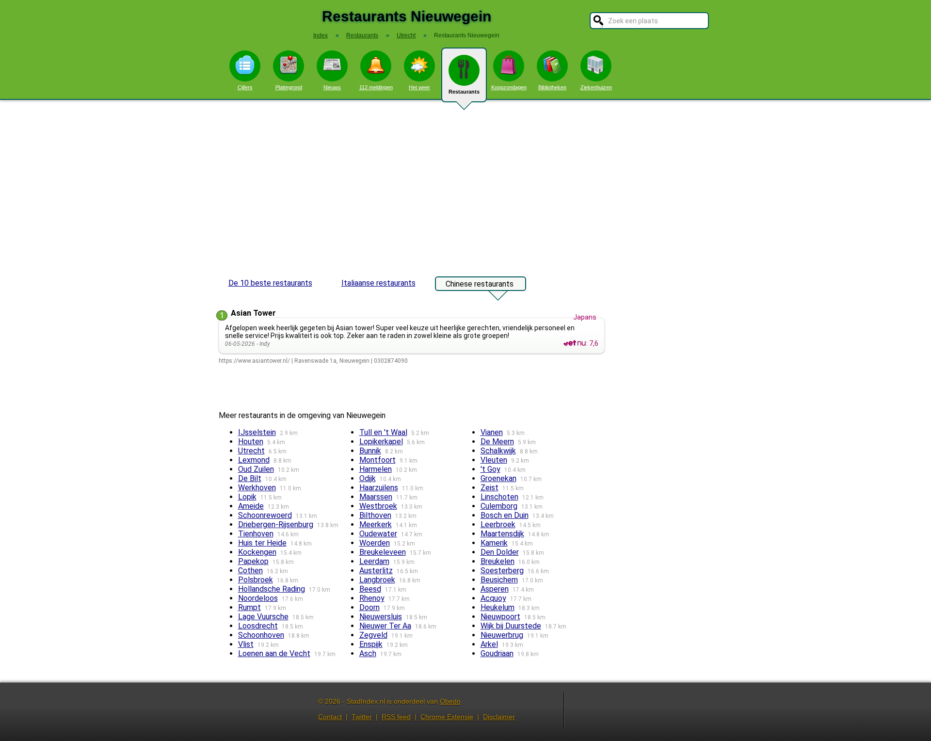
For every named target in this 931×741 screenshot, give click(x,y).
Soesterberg (502, 570)
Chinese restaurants (480, 284)
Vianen (492, 432)
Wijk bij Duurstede (511, 625)
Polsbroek (255, 579)
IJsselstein (257, 432)
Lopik (247, 496)
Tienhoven (255, 533)
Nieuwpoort (500, 616)
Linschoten (499, 496)
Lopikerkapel (381, 441)
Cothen (250, 570)
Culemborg (499, 506)
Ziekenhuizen (596, 87)
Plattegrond (288, 87)
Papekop (253, 561)
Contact (330, 717)
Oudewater (378, 533)
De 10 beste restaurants (270, 283)
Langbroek (377, 579)
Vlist (246, 644)
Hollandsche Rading (271, 589)
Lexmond (254, 460)
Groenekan (498, 478)
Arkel (489, 644)
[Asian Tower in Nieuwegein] (574, 343)
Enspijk (371, 644)
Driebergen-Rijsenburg (275, 524)
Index (320, 35)
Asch (367, 653)
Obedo (450, 701)
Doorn (369, 607)
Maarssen (375, 496)
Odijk (367, 478)
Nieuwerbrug (502, 635)
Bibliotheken (552, 87)
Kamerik (494, 543)
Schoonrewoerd (265, 515)
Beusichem (499, 579)
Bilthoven (375, 515)
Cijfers (245, 87)
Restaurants (464, 92)
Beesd (370, 589)
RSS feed (396, 717)
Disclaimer (499, 717)
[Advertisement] (465, 183)
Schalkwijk (498, 450)
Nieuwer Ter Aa (385, 625)
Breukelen (497, 561)
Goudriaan (497, 653)
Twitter (362, 717)
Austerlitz (376, 570)
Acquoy (493, 598)
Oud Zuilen (256, 469)
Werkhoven (257, 487)
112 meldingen (376, 87)
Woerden (374, 543)
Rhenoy (372, 598)
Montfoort (377, 460)
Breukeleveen (382, 552)
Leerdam (374, 561)
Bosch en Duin (505, 515)
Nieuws (332, 87)
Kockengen (257, 552)
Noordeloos (258, 598)
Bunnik (370, 450)
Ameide (251, 506)
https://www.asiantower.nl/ (254, 360)
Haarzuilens (378, 487)
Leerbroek (498, 524)
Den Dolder (500, 552)
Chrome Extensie (446, 717)
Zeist (489, 487)
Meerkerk (375, 524)
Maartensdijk (502, 533)
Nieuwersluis (380, 616)
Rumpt (249, 607)
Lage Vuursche (263, 616)
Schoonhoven (261, 635)
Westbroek (378, 506)
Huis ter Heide (262, 543)
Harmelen (375, 469)
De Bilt (249, 478)
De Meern (497, 441)
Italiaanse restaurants (378, 283)
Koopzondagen (509, 87)
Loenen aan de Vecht (274, 653)
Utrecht (251, 450)
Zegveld (373, 635)
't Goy (490, 469)
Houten (250, 441)
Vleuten (494, 460)
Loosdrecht (258, 625)
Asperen (495, 589)
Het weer (419, 87)
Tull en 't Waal (383, 432)
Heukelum (497, 607)
